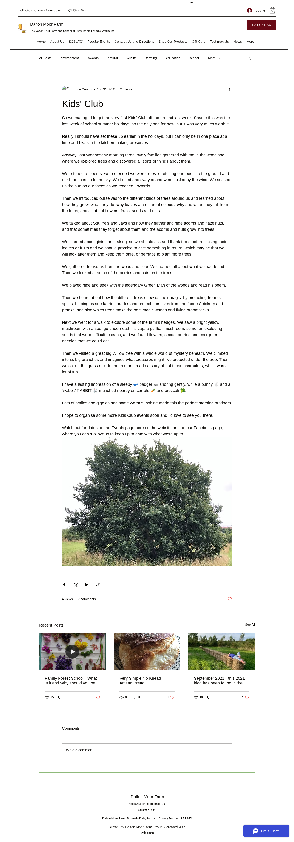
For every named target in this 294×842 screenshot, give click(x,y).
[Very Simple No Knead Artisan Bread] (147, 651)
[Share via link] (98, 585)
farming (151, 58)
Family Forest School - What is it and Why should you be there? (71, 681)
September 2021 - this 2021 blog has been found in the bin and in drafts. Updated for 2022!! (220, 681)
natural (113, 58)
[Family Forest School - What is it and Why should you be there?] (72, 651)
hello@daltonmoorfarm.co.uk (40, 10)
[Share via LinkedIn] (87, 585)
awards (93, 58)
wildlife (132, 58)
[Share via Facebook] (64, 585)
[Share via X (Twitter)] (75, 585)
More (212, 58)
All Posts (45, 58)
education (173, 58)
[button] (272, 10)
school (194, 58)
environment (70, 58)
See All (250, 624)
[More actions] (229, 89)
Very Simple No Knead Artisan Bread (140, 680)
